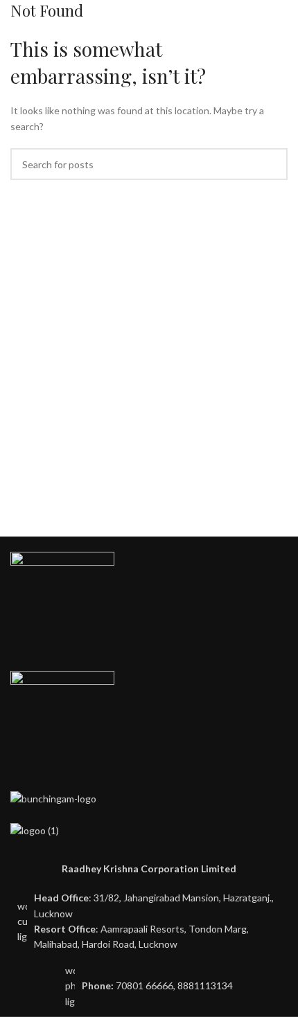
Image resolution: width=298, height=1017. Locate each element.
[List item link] (149, 986)
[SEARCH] (272, 164)
